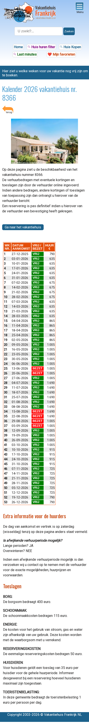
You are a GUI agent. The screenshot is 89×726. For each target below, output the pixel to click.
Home (18, 47)
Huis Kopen (72, 47)
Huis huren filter (42, 47)
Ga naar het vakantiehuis (23, 227)
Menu (80, 12)
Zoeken (69, 31)
